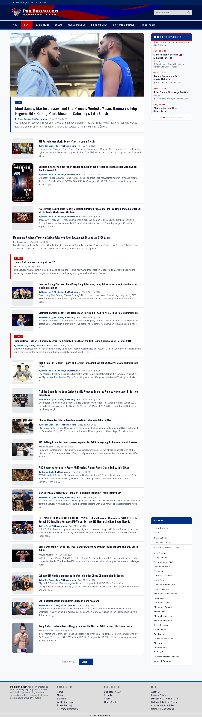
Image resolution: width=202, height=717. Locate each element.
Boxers (58, 24)
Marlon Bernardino (50, 146)
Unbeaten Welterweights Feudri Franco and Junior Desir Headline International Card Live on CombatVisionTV (88, 168)
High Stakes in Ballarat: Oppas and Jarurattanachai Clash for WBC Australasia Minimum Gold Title (88, 364)
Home (15, 24)
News (27, 24)
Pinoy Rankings (99, 24)
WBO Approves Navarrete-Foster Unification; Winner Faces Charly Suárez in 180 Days (84, 467)
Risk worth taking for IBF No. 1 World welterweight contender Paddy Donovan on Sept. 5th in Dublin (88, 548)
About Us (155, 692)
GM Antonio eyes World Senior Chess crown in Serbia (67, 141)
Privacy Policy (158, 695)
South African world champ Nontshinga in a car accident (69, 601)
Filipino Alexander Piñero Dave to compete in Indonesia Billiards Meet (76, 420)
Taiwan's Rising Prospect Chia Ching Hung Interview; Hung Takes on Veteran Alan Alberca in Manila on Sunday (88, 286)
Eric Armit (46, 526)
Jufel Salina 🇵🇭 (161, 75)
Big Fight (61, 698)
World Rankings (77, 24)
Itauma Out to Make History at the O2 (34, 262)
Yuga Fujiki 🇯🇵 (181, 75)
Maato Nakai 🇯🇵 (162, 62)
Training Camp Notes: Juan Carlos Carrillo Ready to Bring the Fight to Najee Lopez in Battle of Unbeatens (89, 393)
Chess (107, 698)
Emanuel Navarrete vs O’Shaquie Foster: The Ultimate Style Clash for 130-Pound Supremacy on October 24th (73, 341)
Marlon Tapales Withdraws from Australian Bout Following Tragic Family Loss (80, 493)
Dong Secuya (24, 119)
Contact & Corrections (162, 709)
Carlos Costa (47, 472)
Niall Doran (22, 345)
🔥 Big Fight (42, 24)
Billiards (108, 695)
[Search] (188, 12)
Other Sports (110, 702)
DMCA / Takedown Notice (164, 702)
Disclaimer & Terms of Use (164, 698)
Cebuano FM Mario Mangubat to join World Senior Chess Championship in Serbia (81, 575)
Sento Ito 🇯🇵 (160, 95)
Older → (86, 661)
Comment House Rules (162, 705)
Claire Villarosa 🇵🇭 (163, 91)
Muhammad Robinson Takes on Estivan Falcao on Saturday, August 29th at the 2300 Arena (61, 237)
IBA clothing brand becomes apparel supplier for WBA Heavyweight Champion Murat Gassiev (88, 442)
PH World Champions (124, 24)
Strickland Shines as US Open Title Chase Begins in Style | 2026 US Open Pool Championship (88, 313)
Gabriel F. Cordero (50, 605)
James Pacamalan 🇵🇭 (165, 59)
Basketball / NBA (112, 692)
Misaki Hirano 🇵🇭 (162, 41)
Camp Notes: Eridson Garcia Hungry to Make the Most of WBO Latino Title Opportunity (85, 626)
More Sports (149, 24)
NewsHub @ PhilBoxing (52, 174)
